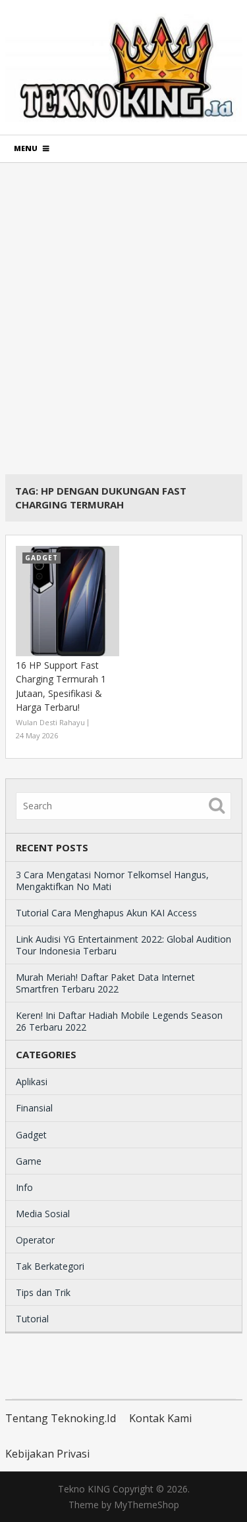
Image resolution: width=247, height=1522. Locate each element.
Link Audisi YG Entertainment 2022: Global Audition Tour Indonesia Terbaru (123, 945)
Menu (26, 148)
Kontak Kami (160, 1418)
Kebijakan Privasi (47, 1453)
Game (28, 1161)
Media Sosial (43, 1213)
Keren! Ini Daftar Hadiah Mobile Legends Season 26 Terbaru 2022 (119, 1021)
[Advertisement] (123, 318)
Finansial (34, 1108)
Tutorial (32, 1318)
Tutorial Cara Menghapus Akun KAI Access (106, 912)
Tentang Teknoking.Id (60, 1418)
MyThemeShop (146, 1504)
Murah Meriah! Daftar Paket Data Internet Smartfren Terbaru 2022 (105, 983)
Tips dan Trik (43, 1292)
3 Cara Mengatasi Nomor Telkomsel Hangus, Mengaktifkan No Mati (112, 880)
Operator (35, 1240)
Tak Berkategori (50, 1266)
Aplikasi (31, 1081)
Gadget (31, 1135)
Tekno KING (84, 1489)
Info (24, 1187)
